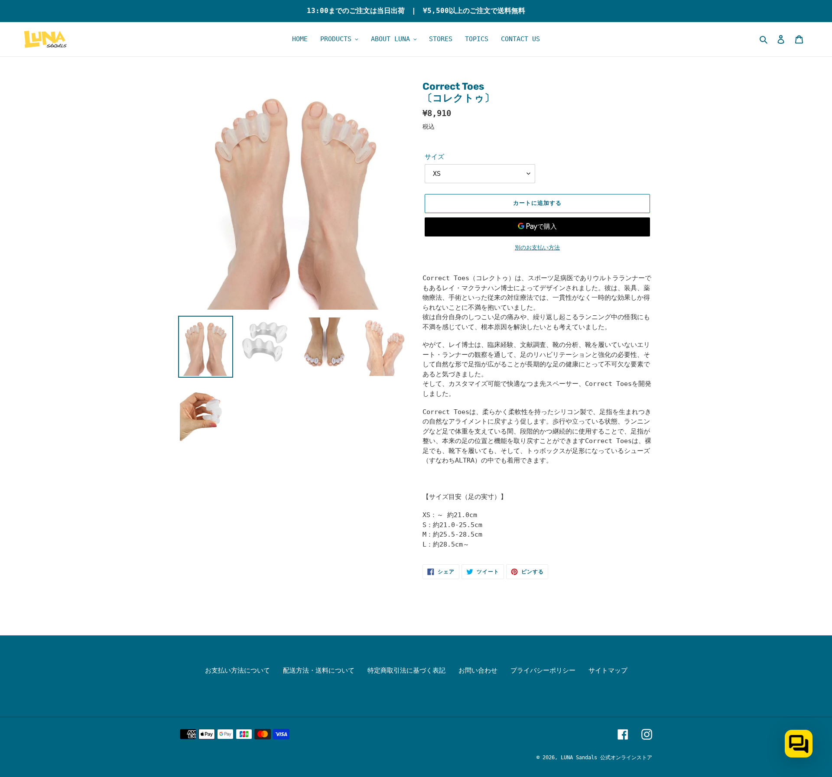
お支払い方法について (237, 670)
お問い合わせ (477, 670)
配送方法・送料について (318, 670)
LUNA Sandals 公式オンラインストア (606, 757)
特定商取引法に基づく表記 (406, 670)
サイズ (434, 157)
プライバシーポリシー (542, 670)
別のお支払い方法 (537, 247)
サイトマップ (607, 670)
